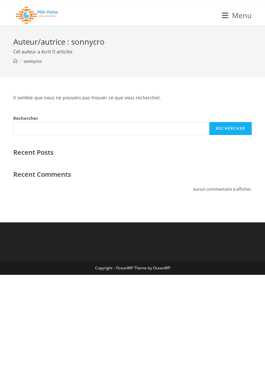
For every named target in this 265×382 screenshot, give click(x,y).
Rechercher (25, 118)
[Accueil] (15, 61)
